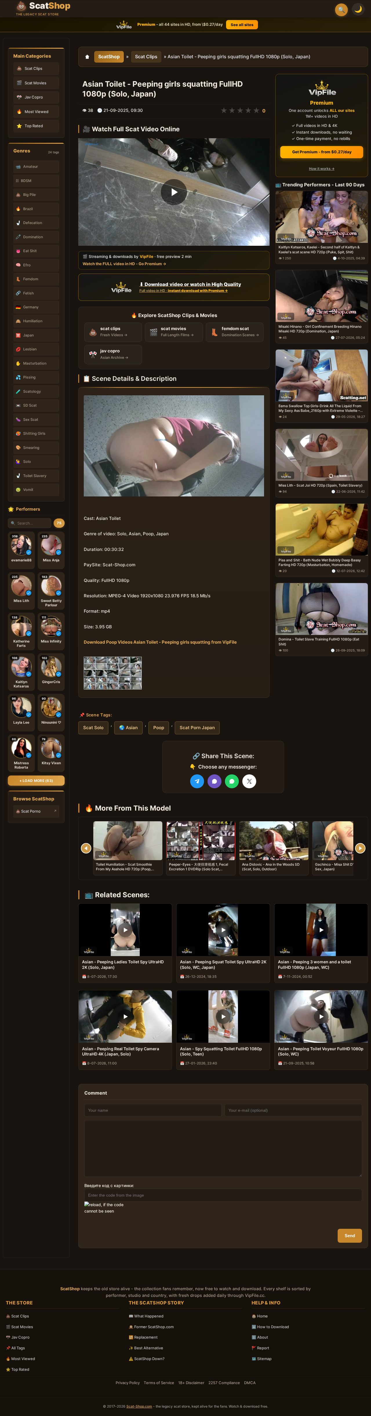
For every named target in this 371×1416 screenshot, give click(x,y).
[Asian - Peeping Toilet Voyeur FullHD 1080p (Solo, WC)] (321, 1016)
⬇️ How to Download (270, 1326)
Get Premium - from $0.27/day (322, 152)
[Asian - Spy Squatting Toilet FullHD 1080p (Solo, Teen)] (223, 1016)
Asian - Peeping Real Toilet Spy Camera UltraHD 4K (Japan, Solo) (120, 1051)
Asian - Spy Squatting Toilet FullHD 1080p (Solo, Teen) (221, 1051)
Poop (158, 727)
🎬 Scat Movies (19, 1326)
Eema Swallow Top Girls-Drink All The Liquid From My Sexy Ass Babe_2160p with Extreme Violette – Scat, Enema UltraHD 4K (320, 408)
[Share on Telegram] (197, 781)
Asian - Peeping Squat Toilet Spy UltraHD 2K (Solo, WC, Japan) (223, 964)
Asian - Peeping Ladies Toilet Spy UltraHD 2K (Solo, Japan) (123, 964)
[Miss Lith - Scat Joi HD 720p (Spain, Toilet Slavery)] (322, 455)
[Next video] (360, 848)
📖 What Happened (146, 1316)
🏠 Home (260, 1316)
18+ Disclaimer (191, 1382)
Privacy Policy (128, 1382)
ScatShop (109, 56)
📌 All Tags (15, 1348)
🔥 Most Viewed (20, 1358)
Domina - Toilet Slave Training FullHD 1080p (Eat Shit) (319, 641)
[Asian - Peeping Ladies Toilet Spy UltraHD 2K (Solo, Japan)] (125, 930)
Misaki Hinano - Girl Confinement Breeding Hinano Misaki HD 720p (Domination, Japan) (320, 328)
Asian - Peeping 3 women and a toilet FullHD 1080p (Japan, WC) (314, 964)
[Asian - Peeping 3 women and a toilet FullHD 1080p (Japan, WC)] (321, 930)
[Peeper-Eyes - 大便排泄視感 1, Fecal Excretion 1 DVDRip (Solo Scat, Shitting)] (200, 840)
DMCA (250, 1382)
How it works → (321, 168)
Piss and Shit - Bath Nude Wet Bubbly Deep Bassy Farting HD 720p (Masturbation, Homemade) (320, 562)
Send (350, 1235)
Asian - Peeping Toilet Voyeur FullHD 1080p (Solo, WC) (320, 1051)
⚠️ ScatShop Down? (147, 1358)
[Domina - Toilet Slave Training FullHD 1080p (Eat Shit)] (322, 609)
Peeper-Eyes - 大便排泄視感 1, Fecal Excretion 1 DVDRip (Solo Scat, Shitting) (198, 869)
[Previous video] (86, 848)
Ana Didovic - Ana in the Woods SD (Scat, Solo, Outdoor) (271, 866)
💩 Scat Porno (28, 811)
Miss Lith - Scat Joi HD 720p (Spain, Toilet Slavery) (321, 485)
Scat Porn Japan (197, 727)
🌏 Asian (128, 727)
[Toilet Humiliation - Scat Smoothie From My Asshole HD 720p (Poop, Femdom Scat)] (127, 840)
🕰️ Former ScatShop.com (151, 1326)
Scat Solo (93, 727)
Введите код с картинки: (109, 1185)
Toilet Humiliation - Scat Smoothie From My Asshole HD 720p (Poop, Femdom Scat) (124, 869)
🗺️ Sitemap (262, 1358)
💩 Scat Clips (17, 1316)
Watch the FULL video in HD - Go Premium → (124, 263)
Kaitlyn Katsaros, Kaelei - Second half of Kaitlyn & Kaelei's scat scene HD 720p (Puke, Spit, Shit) (319, 249)
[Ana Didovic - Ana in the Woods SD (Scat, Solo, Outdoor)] (273, 840)
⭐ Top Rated (17, 1369)
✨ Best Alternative (146, 1348)
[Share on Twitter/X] (249, 781)
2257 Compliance (224, 1382)
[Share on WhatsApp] (232, 781)
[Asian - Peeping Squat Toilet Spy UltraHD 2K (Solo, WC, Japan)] (223, 930)
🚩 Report (260, 1348)
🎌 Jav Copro (18, 1337)
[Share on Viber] (214, 781)
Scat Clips (146, 56)
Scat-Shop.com (139, 1406)
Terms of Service (159, 1382)
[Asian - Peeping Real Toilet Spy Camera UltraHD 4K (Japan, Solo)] (125, 1016)
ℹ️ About (260, 1337)
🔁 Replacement (143, 1337)
